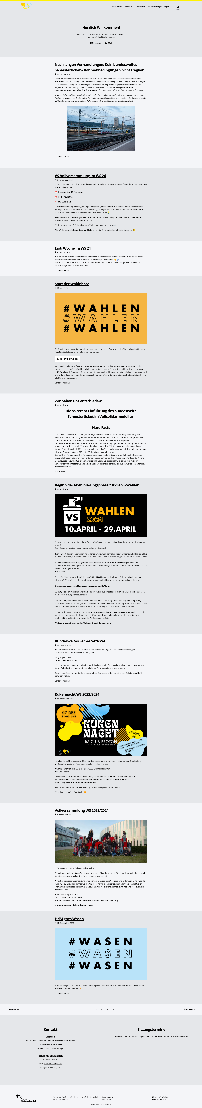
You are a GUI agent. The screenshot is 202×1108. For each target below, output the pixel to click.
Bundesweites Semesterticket (80, 640)
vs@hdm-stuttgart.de (53, 1063)
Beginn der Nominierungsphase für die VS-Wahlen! (97, 484)
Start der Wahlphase (72, 283)
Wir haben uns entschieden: (78, 400)
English (166, 7)
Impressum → (107, 1097)
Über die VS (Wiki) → (160, 1097)
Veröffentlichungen (154, 7)
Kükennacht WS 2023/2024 (77, 694)
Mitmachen (128, 7)
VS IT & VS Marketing (105, 1104)
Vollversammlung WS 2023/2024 (81, 810)
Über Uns (116, 7)
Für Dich (139, 7)
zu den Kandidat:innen (67, 359)
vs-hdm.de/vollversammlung (105, 900)
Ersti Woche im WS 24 (73, 248)
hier (132, 606)
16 (112, 1009)
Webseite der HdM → (160, 1099)
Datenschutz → (108, 1099)
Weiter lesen (60, 471)
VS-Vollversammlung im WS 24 (80, 175)
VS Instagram (55, 1067)
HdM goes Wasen (69, 918)
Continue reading (62, 156)
